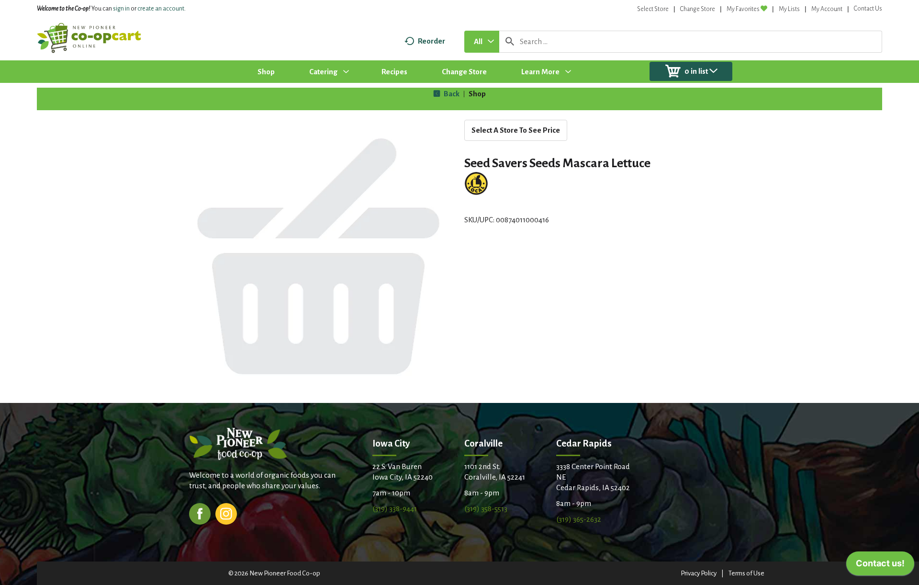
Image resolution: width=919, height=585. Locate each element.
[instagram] (226, 513)
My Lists (789, 9)
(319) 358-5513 (485, 509)
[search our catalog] (509, 42)
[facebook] (200, 513)
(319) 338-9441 (394, 509)
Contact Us (868, 8)
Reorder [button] (431, 41)
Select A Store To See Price (515, 130)
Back (451, 94)
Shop (477, 94)
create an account (160, 8)
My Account (826, 9)
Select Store (653, 9)
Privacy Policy (699, 573)
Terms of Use (746, 573)
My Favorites (743, 9)
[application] (880, 566)
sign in (121, 8)
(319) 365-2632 (578, 519)
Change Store (697, 9)
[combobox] (481, 42)
